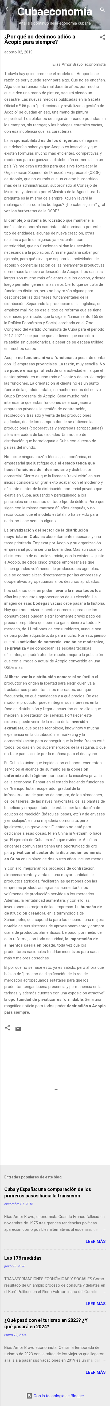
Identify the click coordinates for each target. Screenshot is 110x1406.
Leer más (96, 1241)
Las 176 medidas (22, 1258)
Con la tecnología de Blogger (58, 1395)
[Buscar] (102, 11)
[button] (102, 38)
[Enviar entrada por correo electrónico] (18, 1030)
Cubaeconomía (54, 11)
